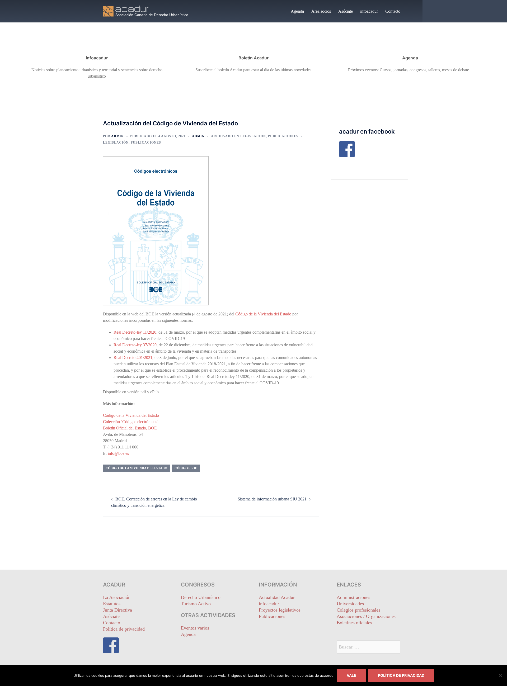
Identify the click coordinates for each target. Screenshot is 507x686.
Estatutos (111, 603)
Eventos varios (195, 628)
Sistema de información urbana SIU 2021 (272, 499)
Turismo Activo (196, 603)
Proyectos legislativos (280, 610)
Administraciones (353, 597)
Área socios (321, 11)
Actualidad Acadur (277, 597)
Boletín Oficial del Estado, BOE (130, 428)
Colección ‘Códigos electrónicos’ (130, 421)
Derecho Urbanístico (200, 597)
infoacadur (369, 11)
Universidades (350, 603)
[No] (500, 675)
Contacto (392, 11)
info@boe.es (118, 453)
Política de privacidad (124, 629)
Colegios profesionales (358, 610)
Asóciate (345, 11)
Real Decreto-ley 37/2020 (135, 345)
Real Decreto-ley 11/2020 (135, 332)
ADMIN (117, 136)
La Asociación (116, 597)
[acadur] (150, 10)
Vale (351, 675)
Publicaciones (283, 136)
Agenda (297, 11)
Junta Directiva (117, 610)
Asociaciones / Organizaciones (366, 616)
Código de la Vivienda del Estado (263, 314)
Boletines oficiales (354, 622)
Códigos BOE (186, 468)
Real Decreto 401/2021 (133, 357)
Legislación (253, 136)
